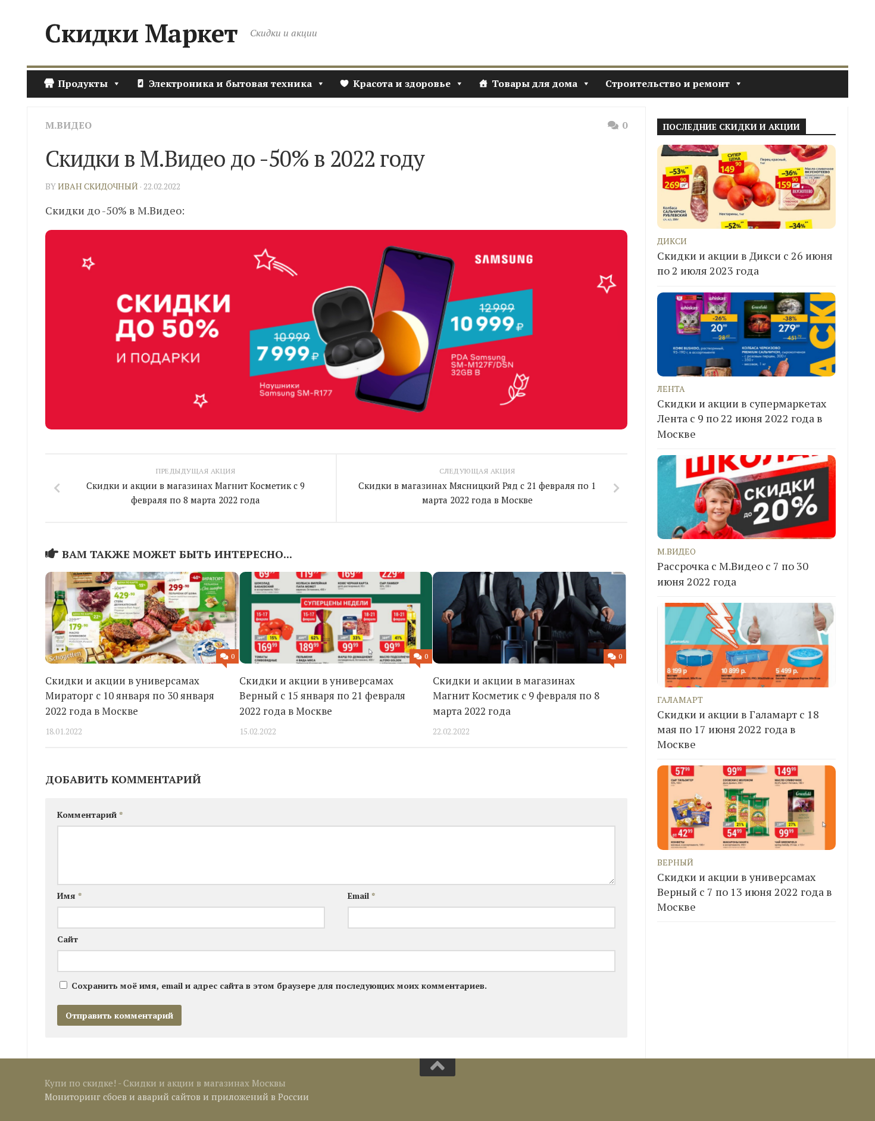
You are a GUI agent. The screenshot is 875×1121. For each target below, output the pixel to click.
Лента (671, 388)
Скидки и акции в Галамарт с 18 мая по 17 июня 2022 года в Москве (738, 729)
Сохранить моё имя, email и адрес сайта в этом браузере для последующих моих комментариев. (279, 985)
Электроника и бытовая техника (230, 83)
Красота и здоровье (402, 83)
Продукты (83, 83)
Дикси (672, 241)
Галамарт (680, 699)
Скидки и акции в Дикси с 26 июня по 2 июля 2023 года (745, 263)
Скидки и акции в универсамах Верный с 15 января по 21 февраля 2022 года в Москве (322, 696)
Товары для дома (534, 83)
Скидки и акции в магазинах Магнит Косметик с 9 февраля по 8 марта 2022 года (516, 696)
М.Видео (68, 125)
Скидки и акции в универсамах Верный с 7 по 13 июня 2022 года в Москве (744, 892)
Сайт (67, 939)
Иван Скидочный (98, 186)
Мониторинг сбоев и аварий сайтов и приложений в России (177, 1097)
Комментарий (90, 814)
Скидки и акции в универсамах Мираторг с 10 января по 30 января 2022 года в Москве (129, 696)
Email (361, 895)
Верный (675, 862)
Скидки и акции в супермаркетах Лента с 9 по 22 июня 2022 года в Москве (741, 418)
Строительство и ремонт (667, 83)
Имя (69, 895)
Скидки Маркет (141, 32)
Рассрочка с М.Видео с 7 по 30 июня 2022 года (732, 573)
